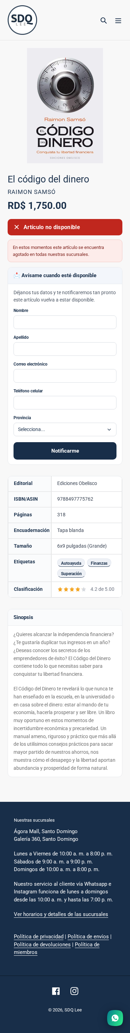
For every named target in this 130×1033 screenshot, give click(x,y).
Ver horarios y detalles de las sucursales (61, 914)
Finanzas (99, 563)
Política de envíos (88, 936)
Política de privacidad (38, 936)
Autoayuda (71, 563)
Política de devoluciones (42, 944)
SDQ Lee (73, 1009)
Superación (71, 573)
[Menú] (118, 20)
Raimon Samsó (32, 191)
